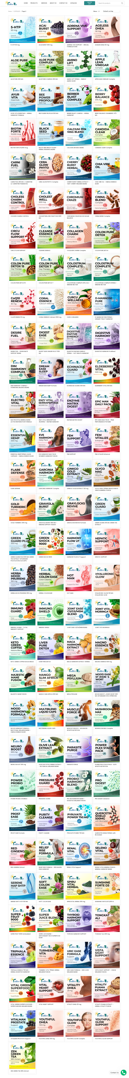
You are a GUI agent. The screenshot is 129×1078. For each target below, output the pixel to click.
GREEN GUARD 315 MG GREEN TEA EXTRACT (106, 524)
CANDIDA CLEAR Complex (103, 148)
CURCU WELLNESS (72, 317)
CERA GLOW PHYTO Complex (48, 182)
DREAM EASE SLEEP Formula (48, 386)
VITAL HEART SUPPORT (46, 1004)
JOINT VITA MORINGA (102, 627)
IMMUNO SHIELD (44, 627)
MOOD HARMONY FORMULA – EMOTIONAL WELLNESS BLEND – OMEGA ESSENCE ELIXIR (21, 730)
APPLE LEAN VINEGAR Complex (105, 79)
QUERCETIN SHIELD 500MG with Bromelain (105, 834)
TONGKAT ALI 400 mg (102, 934)
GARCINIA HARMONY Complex (49, 488)
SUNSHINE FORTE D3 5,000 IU (104, 901)
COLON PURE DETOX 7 (46, 283)
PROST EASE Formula (17, 833)
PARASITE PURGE (72, 764)
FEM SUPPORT (71, 454)
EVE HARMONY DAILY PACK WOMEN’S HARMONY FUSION (48, 455)
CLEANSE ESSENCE (44, 250)
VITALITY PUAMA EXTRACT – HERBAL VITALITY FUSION (104, 1005)
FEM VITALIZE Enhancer (102, 454)
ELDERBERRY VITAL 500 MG (103, 386)
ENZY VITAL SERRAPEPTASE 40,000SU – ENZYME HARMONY (49, 421)
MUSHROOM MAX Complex (104, 728)
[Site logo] (11, 3)
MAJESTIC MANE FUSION (18, 694)
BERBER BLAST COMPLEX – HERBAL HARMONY (78, 114)
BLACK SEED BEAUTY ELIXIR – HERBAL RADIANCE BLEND (48, 149)
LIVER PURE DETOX (45, 662)
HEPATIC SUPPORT (101, 557)
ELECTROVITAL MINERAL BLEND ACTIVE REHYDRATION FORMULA (21, 421)
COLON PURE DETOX (101, 250)
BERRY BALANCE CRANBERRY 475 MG (105, 114)
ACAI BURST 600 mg (45, 45)
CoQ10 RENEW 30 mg (18, 317)
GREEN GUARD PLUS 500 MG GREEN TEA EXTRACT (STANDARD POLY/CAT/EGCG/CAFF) (22, 559)
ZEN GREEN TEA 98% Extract (20, 1071)
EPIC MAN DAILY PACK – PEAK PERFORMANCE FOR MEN (104, 421)
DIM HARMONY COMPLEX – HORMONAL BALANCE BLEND (20, 387)
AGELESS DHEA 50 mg (102, 45)
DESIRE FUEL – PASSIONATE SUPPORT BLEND (19, 352)
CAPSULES (17, 11)
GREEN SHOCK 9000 (45, 557)
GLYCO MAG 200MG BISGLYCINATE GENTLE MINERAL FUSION (106, 489)
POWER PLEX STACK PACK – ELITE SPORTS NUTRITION (105, 765)
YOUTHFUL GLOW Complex (76, 1039)
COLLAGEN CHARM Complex (76, 250)
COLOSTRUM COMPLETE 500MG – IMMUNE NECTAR (106, 284)
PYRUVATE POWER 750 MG (75, 833)
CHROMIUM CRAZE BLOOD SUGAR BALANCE (78, 217)
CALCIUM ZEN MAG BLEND (75, 148)
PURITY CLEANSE (44, 833)
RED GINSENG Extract (18, 867)
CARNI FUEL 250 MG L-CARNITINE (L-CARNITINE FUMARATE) (21, 183)
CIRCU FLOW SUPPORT (18, 250)
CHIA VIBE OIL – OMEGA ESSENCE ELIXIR (105, 183)
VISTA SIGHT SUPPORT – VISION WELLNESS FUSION (105, 971)
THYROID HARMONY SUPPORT (76, 934)
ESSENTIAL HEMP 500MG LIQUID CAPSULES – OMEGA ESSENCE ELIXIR (22, 455)
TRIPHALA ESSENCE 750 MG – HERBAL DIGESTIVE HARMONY (20, 971)
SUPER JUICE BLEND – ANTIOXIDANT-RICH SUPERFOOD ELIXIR (49, 936)
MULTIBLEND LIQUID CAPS (47, 728)
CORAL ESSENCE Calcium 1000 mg (50, 317)
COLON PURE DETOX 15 (18, 283)
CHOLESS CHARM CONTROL (20, 216)
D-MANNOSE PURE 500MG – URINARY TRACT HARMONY (104, 318)
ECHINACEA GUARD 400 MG (76, 386)
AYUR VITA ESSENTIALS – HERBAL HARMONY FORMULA (21, 114)
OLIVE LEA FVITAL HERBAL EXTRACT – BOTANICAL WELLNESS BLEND (50, 765)
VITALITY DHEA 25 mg (74, 1004)
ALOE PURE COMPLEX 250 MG (48, 79)
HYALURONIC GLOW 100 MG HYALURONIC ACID (104, 594)
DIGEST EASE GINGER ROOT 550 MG (49, 352)
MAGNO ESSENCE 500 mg (103, 662)
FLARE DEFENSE (15, 488)
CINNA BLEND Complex (102, 216)
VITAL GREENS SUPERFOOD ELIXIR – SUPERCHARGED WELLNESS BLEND (22, 1005)
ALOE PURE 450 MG (17, 79)
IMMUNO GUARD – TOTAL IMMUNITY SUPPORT (19, 628)
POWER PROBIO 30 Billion (19, 799)
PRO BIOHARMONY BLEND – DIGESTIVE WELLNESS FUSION (76, 800)
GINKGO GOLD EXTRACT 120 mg (77, 488)
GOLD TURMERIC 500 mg (19, 523)
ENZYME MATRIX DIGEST (74, 420)
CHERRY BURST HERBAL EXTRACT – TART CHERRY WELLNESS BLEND (78, 183)
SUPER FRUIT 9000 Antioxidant (21, 934)
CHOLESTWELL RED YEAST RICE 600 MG (50, 217)
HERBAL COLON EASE (45, 593)
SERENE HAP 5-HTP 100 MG (19, 901)
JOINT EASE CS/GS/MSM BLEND (77, 627)
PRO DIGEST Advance (102, 799)
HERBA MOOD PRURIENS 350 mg (21, 593)
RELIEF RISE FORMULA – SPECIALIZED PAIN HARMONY (50, 868)
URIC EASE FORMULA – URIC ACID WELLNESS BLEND (78, 971)
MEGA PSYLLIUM (72, 694)
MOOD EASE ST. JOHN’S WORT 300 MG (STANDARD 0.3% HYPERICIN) (106, 695)
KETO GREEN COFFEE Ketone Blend (22, 662)
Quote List (89, 3)
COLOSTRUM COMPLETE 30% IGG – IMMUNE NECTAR (78, 284)
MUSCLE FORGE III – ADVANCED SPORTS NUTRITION (77, 729)
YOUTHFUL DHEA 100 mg (47, 1039)
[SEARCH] (122, 3)
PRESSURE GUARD (44, 799)
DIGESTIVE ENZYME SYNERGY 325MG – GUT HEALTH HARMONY (78, 352)
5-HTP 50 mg (15, 45)
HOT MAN (70, 593)
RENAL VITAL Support (74, 867)
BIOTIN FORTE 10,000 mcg (19, 148)
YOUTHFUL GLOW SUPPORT (104, 1039)
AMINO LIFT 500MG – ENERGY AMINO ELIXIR (76, 80)
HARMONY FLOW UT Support (76, 557)
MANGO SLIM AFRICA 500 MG (48, 694)
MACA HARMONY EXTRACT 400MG (78, 662)
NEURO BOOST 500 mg (18, 764)
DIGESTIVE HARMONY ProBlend (105, 351)
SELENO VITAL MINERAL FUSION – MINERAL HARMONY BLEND (105, 868)
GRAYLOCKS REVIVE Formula (76, 523)
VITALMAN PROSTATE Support (21, 1039)
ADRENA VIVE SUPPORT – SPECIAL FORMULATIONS (78, 46)
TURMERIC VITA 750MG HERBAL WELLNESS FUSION (49, 971)
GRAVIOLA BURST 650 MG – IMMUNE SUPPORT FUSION (48, 524)
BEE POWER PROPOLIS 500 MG (48, 113)
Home (10, 11)
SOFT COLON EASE (45, 901)
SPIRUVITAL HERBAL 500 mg (76, 901)
